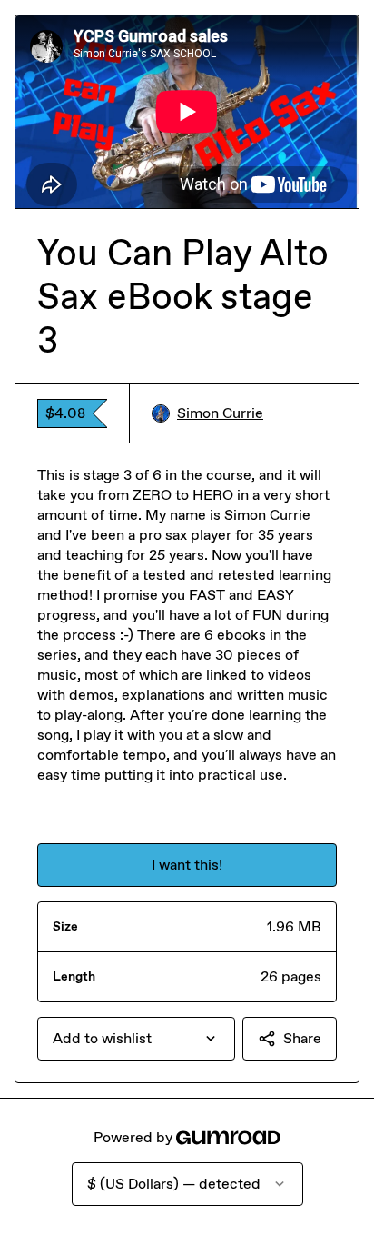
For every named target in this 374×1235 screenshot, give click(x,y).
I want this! (187, 864)
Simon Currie (220, 413)
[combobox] (136, 1039)
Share (302, 1038)
